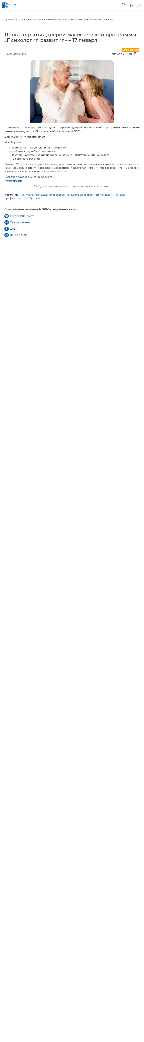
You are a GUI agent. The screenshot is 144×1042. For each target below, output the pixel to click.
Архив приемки (130, 50)
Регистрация (13, 180)
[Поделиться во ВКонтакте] (130, 54)
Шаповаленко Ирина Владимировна (41, 164)
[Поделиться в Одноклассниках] (135, 54)
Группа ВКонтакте (22, 216)
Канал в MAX (18, 235)
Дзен (13, 228)
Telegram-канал (20, 222)
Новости (12, 19)
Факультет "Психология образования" (45, 194)
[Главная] (3, 19)
